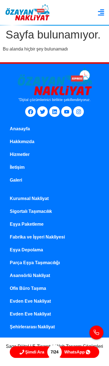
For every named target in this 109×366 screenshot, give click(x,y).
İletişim (17, 167)
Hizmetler (20, 154)
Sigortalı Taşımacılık (31, 211)
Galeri (16, 180)
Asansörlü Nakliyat (30, 275)
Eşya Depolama (26, 249)
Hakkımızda (22, 141)
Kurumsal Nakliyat (29, 198)
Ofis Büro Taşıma (28, 288)
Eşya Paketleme (27, 224)
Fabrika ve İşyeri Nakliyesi (37, 237)
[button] (101, 12)
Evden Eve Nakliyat (30, 301)
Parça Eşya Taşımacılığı (35, 262)
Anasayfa (20, 128)
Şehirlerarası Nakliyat (32, 326)
